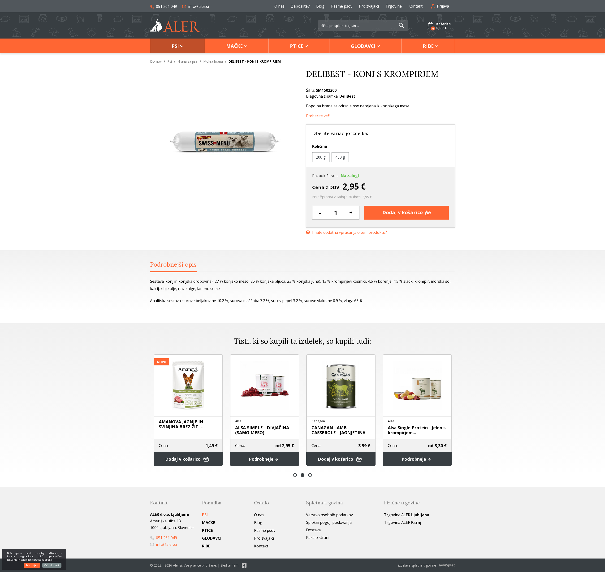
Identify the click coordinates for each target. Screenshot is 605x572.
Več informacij (52, 565)
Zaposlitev (300, 6)
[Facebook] (244, 565)
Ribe (428, 46)
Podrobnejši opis (173, 264)
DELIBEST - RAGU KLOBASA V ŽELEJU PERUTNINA (268, 430)
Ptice (296, 46)
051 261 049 (166, 6)
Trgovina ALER (406, 514)
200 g (321, 157)
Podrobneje (342, 459)
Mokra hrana (213, 61)
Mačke (234, 46)
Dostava (313, 530)
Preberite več (318, 115)
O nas (279, 6)
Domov (156, 61)
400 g (340, 157)
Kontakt (415, 6)
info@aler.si (198, 6)
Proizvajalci (369, 6)
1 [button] (295, 475)
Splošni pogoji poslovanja (329, 522)
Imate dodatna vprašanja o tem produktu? (349, 232)
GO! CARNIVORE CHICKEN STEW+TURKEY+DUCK (190, 430)
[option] (192, 410)
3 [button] (310, 475)
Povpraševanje (187, 459)
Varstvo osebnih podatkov (329, 514)
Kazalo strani (317, 537)
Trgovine (393, 6)
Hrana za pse (187, 61)
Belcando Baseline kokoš (342, 427)
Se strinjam (32, 565)
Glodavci (363, 46)
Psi (175, 46)
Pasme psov (341, 6)
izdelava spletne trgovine (417, 565)
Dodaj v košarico (403, 212)
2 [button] (302, 475)
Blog (320, 6)
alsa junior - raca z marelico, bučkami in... (415, 430)
